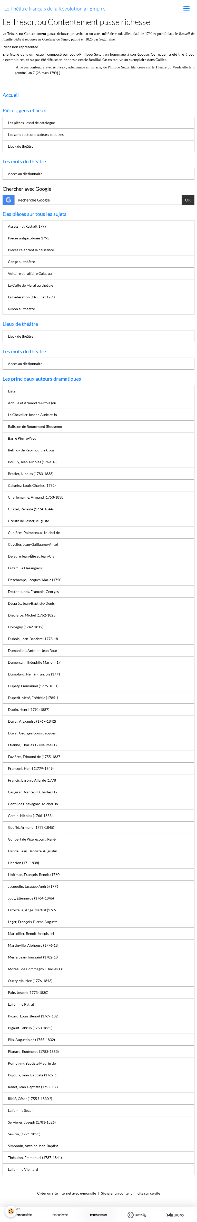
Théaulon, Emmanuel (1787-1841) (35, 1157)
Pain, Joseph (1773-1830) (28, 992)
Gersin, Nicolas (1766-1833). (30, 815)
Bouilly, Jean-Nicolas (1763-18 (32, 462)
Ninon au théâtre (21, 309)
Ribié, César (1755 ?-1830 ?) (30, 1098)
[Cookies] (11, 1211)
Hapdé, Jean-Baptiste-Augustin (32, 851)
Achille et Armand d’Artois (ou (32, 403)
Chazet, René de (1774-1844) (31, 509)
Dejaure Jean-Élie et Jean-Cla (31, 556)
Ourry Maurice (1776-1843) (30, 980)
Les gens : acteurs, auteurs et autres (36, 134)
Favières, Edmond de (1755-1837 (34, 756)
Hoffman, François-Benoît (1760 (34, 874)
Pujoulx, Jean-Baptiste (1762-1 (32, 1075)
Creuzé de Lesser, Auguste (28, 521)
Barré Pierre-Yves (22, 438)
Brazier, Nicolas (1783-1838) (30, 473)
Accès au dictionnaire (25, 173)
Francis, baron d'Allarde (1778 (32, 780)
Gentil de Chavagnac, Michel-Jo (33, 804)
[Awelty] (137, 1214)
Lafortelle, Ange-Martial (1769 (32, 910)
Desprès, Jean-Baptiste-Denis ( (32, 603)
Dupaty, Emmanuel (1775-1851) (33, 686)
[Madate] (60, 1214)
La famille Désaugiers (25, 568)
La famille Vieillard (23, 1169)
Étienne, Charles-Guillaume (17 (32, 745)
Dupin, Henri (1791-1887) (28, 709)
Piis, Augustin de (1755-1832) (31, 1039)
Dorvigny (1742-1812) (25, 627)
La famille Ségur (20, 1110)
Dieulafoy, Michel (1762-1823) (32, 615)
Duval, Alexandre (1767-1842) (32, 721)
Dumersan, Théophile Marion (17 (34, 662)
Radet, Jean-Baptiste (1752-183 (33, 1087)
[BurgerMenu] (186, 8)
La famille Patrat (21, 1004)
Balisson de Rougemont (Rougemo (35, 426)
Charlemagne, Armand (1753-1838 (35, 497)
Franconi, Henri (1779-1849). (31, 768)
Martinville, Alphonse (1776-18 (33, 945)
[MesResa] (99, 1214)
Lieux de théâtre (20, 146)
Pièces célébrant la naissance (31, 250)
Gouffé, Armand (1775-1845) (31, 827)
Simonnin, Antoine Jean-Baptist (33, 1146)
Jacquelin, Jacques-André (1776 (33, 886)
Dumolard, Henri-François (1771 (34, 674)
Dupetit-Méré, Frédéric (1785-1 (33, 697)
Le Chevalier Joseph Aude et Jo (32, 414)
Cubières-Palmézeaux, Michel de (34, 532)
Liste (11, 391)
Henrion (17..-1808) (23, 863)
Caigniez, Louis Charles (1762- (32, 485)
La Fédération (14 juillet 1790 (31, 297)
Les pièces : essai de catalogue (31, 122)
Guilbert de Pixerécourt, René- (32, 839)
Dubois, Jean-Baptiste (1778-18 (33, 639)
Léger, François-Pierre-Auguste (32, 922)
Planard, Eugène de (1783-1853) (33, 1051)
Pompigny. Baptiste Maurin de (32, 1063)
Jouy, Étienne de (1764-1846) (31, 898)
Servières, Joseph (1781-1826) (32, 1122)
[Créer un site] (22, 1214)
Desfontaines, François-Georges (33, 591)
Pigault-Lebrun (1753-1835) (30, 1028)
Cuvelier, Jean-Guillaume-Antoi (33, 544)
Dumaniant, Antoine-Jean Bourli (34, 650)
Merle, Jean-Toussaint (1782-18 (33, 957)
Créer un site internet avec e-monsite (66, 1193)
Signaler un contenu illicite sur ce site (130, 1193)
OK (188, 199)
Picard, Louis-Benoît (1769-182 (33, 1016)
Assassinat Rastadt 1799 (27, 226)
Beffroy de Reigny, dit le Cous (31, 450)
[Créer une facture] (175, 1214)
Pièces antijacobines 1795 (28, 238)
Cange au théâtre (21, 261)
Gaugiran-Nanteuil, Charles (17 (32, 792)
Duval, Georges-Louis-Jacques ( (32, 733)
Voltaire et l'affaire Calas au (30, 273)
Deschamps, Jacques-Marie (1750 (34, 580)
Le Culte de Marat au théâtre (30, 285)
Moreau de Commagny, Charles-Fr (35, 969)
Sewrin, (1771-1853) (24, 1134)
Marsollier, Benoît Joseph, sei (31, 933)
